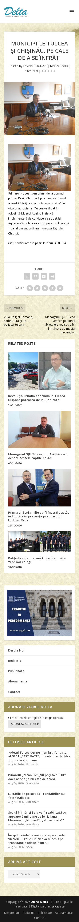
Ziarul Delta (39, 902)
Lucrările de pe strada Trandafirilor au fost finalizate (36, 795)
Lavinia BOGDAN (35, 66)
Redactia (14, 661)
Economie (32, 764)
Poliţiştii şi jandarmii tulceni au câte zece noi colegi (37, 560)
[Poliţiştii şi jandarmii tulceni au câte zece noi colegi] (39, 541)
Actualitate (32, 802)
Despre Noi (16, 650)
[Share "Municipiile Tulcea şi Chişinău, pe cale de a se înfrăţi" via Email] (44, 276)
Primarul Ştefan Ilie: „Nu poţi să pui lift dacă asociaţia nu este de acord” (37, 777)
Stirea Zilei (31, 71)
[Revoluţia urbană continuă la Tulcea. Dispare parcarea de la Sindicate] (39, 371)
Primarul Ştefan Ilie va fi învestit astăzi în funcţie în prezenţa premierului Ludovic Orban (39, 516)
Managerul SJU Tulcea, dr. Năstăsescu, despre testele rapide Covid (38, 456)
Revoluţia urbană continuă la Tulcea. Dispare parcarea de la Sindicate (37, 398)
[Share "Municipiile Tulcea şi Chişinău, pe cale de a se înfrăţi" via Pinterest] (35, 276)
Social (29, 847)
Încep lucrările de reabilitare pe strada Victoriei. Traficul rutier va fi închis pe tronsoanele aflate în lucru (36, 839)
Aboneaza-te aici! (25, 724)
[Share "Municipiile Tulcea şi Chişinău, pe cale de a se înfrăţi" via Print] (52, 276)
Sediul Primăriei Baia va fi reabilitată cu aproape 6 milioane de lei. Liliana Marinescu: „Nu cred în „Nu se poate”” (37, 816)
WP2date (58, 906)
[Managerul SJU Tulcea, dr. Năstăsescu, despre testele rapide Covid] (39, 429)
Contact (14, 692)
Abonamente (17, 681)
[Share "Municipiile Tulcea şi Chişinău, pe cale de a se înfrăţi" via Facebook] (27, 276)
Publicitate (16, 671)
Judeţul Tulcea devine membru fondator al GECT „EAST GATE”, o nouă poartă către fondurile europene (39, 756)
